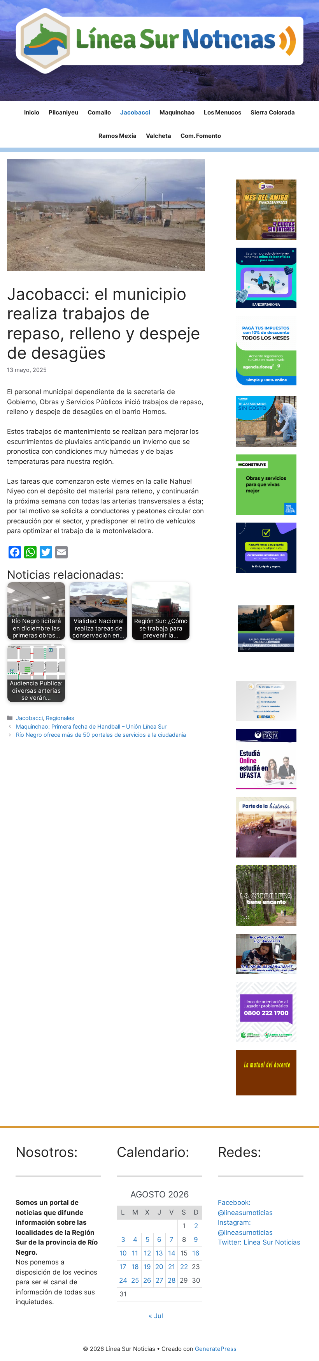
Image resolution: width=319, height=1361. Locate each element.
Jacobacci (135, 112)
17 (122, 1267)
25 (135, 1280)
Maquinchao (177, 112)
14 (171, 1253)
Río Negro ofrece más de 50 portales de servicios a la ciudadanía (101, 734)
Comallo (99, 112)
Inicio (31, 112)
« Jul (156, 1316)
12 (147, 1253)
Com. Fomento (201, 135)
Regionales (60, 718)
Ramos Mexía (117, 135)
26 (147, 1280)
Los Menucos (222, 112)
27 (159, 1280)
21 (171, 1267)
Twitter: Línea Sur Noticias (259, 1242)
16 (196, 1253)
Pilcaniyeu (63, 112)
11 (135, 1253)
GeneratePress (216, 1348)
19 (147, 1267)
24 (123, 1280)
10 (123, 1253)
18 (134, 1267)
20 (159, 1267)
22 (184, 1267)
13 (159, 1253)
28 (171, 1280)
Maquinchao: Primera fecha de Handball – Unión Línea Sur (91, 726)
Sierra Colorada (273, 112)
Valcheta (158, 135)
